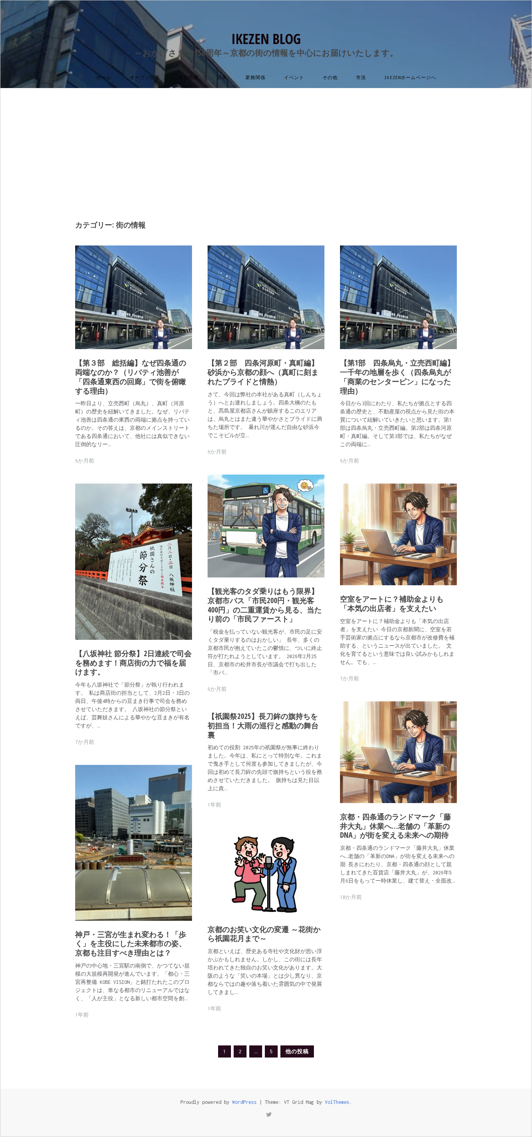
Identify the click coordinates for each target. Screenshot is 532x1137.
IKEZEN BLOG (266, 38)
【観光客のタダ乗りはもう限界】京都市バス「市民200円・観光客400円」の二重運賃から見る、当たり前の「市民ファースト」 (265, 605)
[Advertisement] (266, 146)
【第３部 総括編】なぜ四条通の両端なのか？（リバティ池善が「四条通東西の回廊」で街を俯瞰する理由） (130, 376)
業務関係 (255, 77)
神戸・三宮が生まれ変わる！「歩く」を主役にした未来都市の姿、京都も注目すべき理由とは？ (130, 943)
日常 (222, 77)
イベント (294, 77)
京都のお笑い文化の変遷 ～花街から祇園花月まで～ (264, 934)
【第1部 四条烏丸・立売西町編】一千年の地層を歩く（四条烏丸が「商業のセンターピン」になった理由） (397, 376)
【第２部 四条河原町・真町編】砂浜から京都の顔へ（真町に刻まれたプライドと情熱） (263, 372)
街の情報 (188, 77)
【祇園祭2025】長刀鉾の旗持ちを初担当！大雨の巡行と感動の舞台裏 (263, 725)
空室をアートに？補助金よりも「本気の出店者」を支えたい (392, 603)
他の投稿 (297, 1051)
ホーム (103, 77)
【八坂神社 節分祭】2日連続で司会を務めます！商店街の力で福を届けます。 (133, 662)
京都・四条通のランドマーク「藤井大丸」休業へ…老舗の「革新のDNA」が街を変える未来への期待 (395, 826)
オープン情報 (145, 77)
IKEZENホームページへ (410, 77)
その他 (330, 77)
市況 (361, 77)
